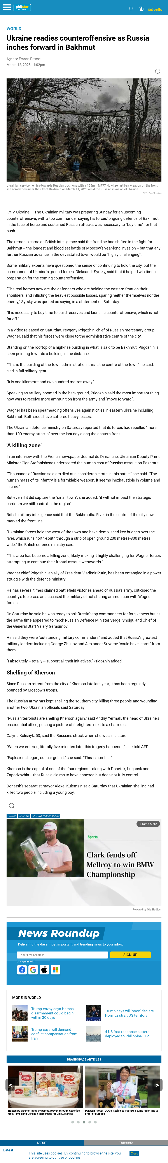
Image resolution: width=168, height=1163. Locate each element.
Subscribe (155, 9)
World (14, 28)
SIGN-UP (130, 955)
